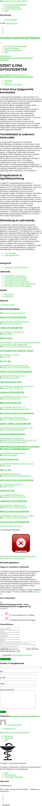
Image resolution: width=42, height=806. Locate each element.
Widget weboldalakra (12, 9)
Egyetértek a (17, 655)
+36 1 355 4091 (10, 253)
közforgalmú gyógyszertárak (11, 58)
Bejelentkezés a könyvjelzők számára (15, 732)
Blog (6, 11)
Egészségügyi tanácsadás (14, 276)
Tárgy (2, 684)
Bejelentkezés (5, 56)
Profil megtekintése (14, 725)
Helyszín (7, 82)
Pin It (6, 740)
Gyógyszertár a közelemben (15, 5)
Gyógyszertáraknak (12, 7)
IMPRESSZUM (10, 775)
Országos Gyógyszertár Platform (20, 37)
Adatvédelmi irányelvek (22, 655)
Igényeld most (5, 659)
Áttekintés (8, 80)
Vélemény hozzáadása (13, 85)
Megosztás (8, 736)
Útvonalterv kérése (7, 305)
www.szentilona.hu (11, 255)
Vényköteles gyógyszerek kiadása (17, 286)
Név (1, 671)
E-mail (2, 677)
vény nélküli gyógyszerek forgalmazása (20, 284)
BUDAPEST (28, 58)
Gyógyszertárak (10, 20)
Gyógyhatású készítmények (15, 280)
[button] (21, 805)
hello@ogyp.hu (12, 23)
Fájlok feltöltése (32, 649)
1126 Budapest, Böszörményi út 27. (14, 75)
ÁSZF (6, 773)
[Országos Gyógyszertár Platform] (14, 1)
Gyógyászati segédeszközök (15, 278)
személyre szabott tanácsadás (16, 282)
